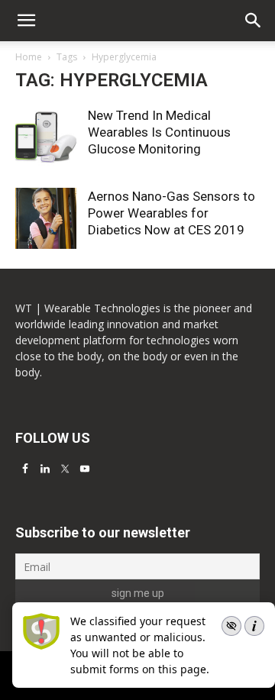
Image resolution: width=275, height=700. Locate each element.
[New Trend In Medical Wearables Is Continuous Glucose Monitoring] (45, 137)
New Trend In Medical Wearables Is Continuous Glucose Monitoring (159, 132)
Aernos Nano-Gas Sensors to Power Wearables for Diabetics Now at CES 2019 (171, 213)
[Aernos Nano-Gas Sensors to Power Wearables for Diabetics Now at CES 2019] (45, 218)
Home (28, 56)
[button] (253, 20)
